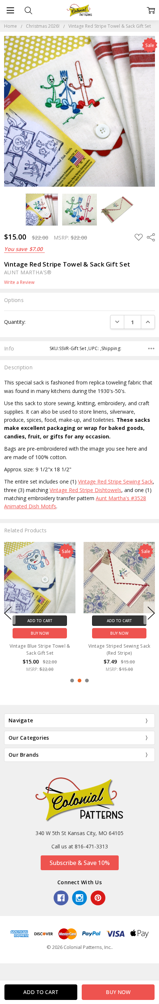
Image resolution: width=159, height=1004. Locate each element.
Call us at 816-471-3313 (79, 846)
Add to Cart (39, 620)
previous (8, 612)
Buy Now (40, 632)
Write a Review (19, 282)
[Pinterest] (98, 898)
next (151, 612)
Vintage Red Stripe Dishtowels (85, 489)
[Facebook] (61, 898)
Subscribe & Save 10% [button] (80, 863)
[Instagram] (79, 898)
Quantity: (15, 321)
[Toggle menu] (10, 10)
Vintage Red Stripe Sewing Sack (115, 481)
